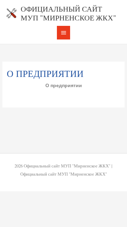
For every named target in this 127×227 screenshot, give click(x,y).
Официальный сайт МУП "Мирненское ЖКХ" (68, 13)
